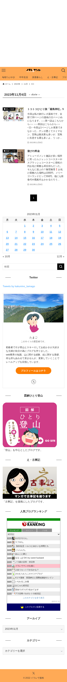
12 (59, 232)
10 (42, 232)
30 (33, 250)
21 (16, 244)
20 (7, 244)
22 (24, 244)
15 (24, 238)
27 (7, 250)
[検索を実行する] (60, 266)
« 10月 (6, 256)
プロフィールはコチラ (33, 370)
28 (16, 250)
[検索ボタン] (63, 70)
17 (42, 238)
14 (16, 238)
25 (50, 244)
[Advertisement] (33, 33)
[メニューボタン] (3, 70)
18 (50, 238)
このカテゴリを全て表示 (33, 598)
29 (24, 250)
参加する (55, 601)
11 (50, 232)
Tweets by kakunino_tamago (19, 286)
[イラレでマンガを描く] (33, 70)
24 (42, 244)
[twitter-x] (33, 381)
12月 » (60, 256)
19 (59, 238)
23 (33, 244)
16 (33, 238)
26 (59, 244)
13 (7, 238)
